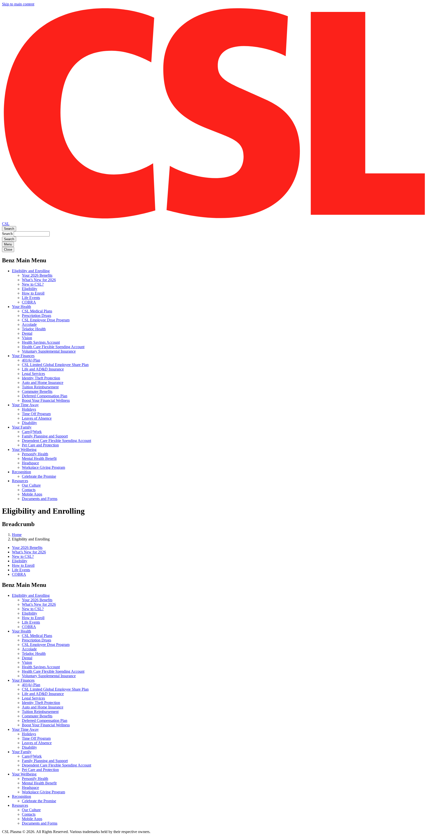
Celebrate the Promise (39, 476)
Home (17, 535)
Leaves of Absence (37, 418)
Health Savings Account (41, 342)
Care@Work (32, 432)
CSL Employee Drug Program (46, 320)
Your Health (21, 306)
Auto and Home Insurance (42, 382)
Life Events (31, 298)
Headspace (30, 463)
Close (8, 249)
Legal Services (33, 373)
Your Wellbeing (24, 449)
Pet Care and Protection (40, 445)
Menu (8, 244)
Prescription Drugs (36, 315)
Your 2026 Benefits (37, 275)
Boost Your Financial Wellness (46, 400)
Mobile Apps (32, 494)
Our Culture (31, 485)
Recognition (21, 472)
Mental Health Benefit (39, 458)
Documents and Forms (39, 499)
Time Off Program (36, 414)
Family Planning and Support (45, 436)
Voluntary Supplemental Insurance (49, 351)
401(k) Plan (31, 360)
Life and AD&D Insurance (43, 369)
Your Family (22, 427)
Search (9, 229)
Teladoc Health (34, 329)
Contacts (29, 490)
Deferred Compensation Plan (44, 396)
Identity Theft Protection (41, 378)
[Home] (214, 219)
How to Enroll (33, 293)
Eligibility (29, 289)
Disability (29, 423)
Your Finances (23, 356)
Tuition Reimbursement (40, 387)
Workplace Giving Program (43, 467)
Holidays (29, 409)
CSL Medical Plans (37, 311)
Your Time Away (25, 405)
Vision (27, 338)
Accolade (29, 324)
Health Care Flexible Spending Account (53, 347)
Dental (27, 333)
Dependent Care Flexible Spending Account (56, 440)
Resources (20, 481)
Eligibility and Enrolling (31, 271)
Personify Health (35, 454)
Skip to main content (18, 4)
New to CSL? (33, 284)
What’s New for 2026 (39, 280)
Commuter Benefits (37, 391)
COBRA (29, 302)
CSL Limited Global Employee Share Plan (55, 365)
